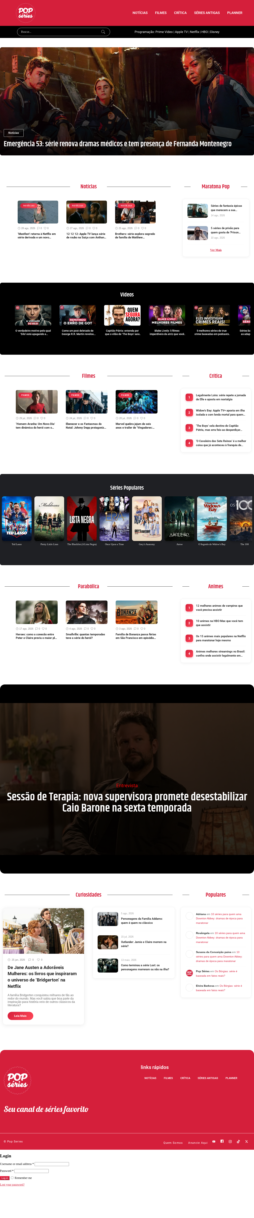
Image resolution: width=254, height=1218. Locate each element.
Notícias (89, 186)
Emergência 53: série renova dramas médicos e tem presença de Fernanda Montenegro (118, 144)
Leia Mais (20, 1016)
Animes (215, 586)
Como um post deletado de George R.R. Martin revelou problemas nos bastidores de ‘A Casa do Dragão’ (78, 332)
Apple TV (181, 32)
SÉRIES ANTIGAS (207, 13)
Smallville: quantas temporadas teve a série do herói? (85, 636)
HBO (204, 32)
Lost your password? (12, 1184)
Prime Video (164, 32)
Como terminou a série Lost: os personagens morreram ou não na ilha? (145, 967)
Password (7, 1170)
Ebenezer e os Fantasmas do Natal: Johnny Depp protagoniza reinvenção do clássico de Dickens (86, 426)
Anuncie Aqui (198, 1142)
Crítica (215, 376)
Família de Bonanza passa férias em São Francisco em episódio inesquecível (136, 636)
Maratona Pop (216, 186)
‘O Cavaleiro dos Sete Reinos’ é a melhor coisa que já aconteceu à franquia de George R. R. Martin (221, 443)
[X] (246, 1141)
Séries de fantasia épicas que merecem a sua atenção (226, 208)
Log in (4, 1178)
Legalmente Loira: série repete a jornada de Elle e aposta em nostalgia (221, 397)
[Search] (103, 32)
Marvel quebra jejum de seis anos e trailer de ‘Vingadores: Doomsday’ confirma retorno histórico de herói (134, 426)
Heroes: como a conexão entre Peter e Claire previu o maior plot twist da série (36, 636)
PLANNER (234, 13)
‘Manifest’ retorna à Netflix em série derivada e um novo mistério (37, 236)
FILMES (161, 13)
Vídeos (127, 294)
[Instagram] (230, 1141)
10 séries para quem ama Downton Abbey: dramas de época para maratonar (219, 919)
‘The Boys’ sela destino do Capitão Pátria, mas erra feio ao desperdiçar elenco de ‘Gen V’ (218, 428)
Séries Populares (127, 488)
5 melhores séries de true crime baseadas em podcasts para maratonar (211, 332)
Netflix (194, 32)
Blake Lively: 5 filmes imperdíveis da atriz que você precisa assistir (167, 332)
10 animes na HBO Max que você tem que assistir (219, 623)
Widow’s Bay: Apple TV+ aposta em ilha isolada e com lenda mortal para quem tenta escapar (220, 413)
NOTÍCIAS (140, 13)
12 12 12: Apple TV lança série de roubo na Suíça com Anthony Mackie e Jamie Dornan (86, 236)
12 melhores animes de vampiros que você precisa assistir (219, 608)
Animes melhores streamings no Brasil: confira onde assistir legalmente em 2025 (220, 654)
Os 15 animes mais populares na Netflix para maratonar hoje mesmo (221, 638)
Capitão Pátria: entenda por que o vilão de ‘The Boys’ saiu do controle (122, 332)
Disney (214, 32)
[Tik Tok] (238, 1141)
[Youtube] (214, 1141)
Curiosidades (88, 895)
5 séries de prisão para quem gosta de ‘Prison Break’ (225, 230)
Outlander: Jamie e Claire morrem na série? (143, 944)
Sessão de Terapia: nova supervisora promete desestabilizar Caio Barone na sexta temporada (127, 803)
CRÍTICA (180, 13)
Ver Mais (216, 250)
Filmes (88, 376)
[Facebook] (222, 1141)
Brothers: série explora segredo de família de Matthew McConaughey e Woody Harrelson (135, 236)
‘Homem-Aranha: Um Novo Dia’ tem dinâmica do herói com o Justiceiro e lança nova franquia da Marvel (36, 426)
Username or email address (17, 1164)
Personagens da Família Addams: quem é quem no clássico (142, 921)
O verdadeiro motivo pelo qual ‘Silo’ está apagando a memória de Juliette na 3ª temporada (33, 332)
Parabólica (88, 586)
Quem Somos (173, 1142)
